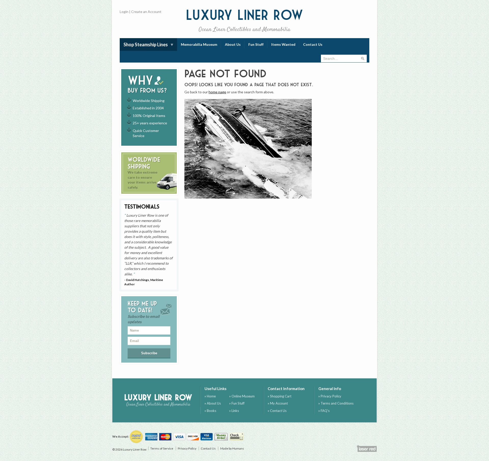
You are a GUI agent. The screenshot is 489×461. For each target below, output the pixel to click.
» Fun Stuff (236, 403)
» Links (234, 411)
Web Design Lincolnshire (366, 448)
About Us (233, 44)
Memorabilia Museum (199, 44)
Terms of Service (161, 448)
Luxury (244, 20)
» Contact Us (277, 411)
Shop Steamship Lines (146, 44)
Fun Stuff (256, 44)
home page (217, 92)
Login (124, 11)
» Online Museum (242, 396)
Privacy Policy (187, 448)
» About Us (213, 403)
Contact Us (312, 44)
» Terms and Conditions (336, 403)
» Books (210, 411)
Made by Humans (232, 448)
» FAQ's (324, 411)
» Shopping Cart (279, 396)
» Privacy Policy (329, 396)
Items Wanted (283, 44)
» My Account (278, 403)
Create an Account (146, 11)
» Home (210, 396)
